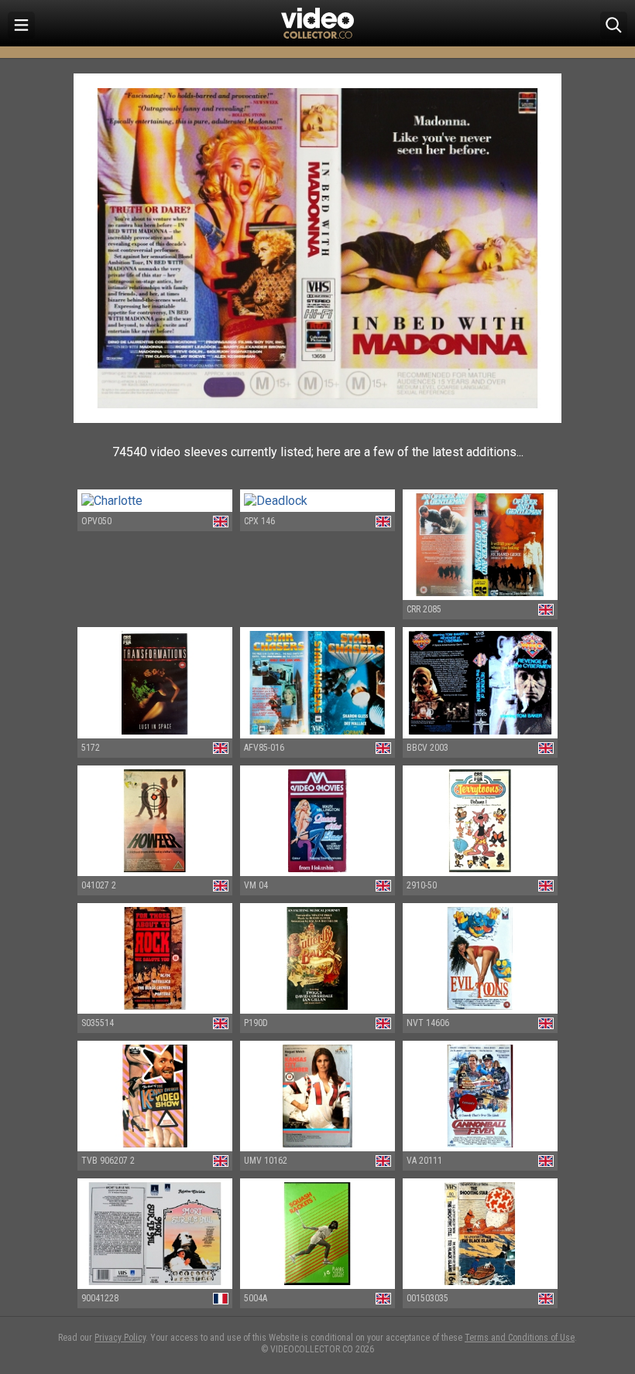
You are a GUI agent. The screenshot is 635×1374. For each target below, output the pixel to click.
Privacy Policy (120, 1337)
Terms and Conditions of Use (520, 1337)
